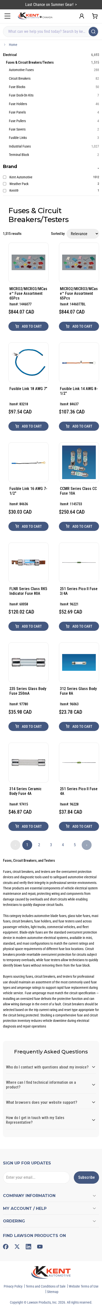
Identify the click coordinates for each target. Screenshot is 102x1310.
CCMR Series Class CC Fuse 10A (78, 491)
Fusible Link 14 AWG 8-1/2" (79, 391)
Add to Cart (31, 326)
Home (13, 45)
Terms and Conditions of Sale (46, 1286)
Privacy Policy (13, 1286)
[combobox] (51, 31)
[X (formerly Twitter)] (17, 1246)
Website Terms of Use (84, 1286)
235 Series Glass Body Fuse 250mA (27, 691)
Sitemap (52, 1292)
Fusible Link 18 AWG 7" (28, 388)
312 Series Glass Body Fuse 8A (78, 691)
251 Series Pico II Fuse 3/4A (79, 591)
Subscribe (86, 1177)
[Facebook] (5, 1246)
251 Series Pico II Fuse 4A (79, 791)
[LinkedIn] (28, 1246)
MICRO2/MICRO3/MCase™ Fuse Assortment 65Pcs (28, 293)
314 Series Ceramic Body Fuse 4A (25, 791)
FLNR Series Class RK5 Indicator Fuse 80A (28, 591)
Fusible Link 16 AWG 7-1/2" (28, 491)
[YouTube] (40, 1246)
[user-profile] (82, 16)
